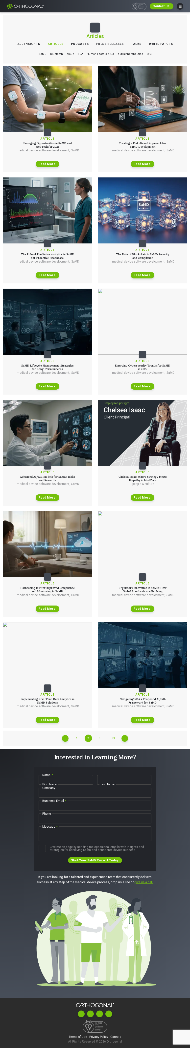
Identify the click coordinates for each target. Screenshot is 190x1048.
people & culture (143, 484)
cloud (70, 54)
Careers (115, 1036)
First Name (49, 784)
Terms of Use (78, 1036)
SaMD (43, 54)
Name (47, 775)
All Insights (28, 43)
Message (50, 827)
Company (48, 788)
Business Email (54, 801)
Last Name (108, 784)
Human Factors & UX (100, 54)
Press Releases (110, 43)
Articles (56, 43)
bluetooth (56, 54)
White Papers (161, 43)
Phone (46, 814)
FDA (80, 54)
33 (113, 738)
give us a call (143, 882)
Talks (136, 43)
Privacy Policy (99, 1036)
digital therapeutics (130, 54)
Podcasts (80, 43)
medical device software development (43, 150)
